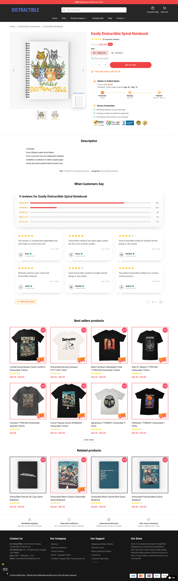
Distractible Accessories (29, 26)
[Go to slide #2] (55, 115)
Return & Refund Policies (101, 551)
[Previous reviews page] (148, 302)
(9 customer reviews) (111, 39)
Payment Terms (97, 548)
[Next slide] (83, 70)
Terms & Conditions (59, 548)
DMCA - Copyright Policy (60, 555)
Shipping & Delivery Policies (102, 544)
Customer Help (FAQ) (99, 559)
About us (54, 544)
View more (89, 440)
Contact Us (95, 555)
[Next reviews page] (160, 302)
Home (12, 26)
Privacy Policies (57, 551)
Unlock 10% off (5, 569)
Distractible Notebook (53, 26)
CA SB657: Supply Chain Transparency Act (68, 559)
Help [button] (173, 578)
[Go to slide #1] (41, 115)
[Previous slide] (14, 70)
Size (93, 49)
